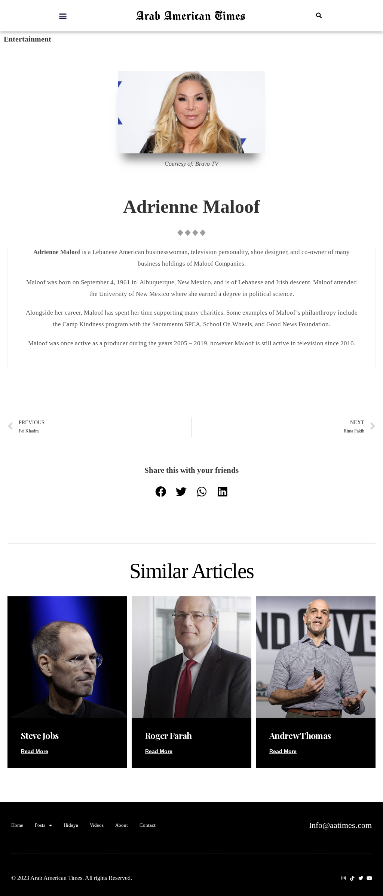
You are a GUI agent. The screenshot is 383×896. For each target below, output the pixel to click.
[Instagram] (343, 878)
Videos (97, 825)
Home (17, 825)
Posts (40, 825)
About (121, 825)
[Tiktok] (352, 878)
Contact (148, 825)
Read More (34, 751)
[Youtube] (369, 878)
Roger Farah (168, 735)
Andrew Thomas (300, 735)
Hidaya (71, 825)
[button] (62, 15)
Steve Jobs (39, 735)
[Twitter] (360, 878)
